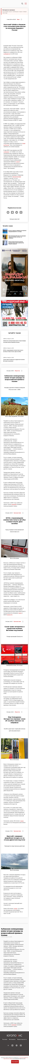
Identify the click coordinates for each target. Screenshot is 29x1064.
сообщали (6, 152)
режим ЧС (9, 614)
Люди (18, 19)
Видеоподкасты (22, 1039)
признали (13, 504)
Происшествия (17, 512)
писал (21, 821)
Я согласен (15, 1061)
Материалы (12, 1039)
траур (20, 613)
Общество (17, 370)
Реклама (4, 1039)
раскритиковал (17, 176)
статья (17, 161)
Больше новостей (14, 219)
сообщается (7, 54)
